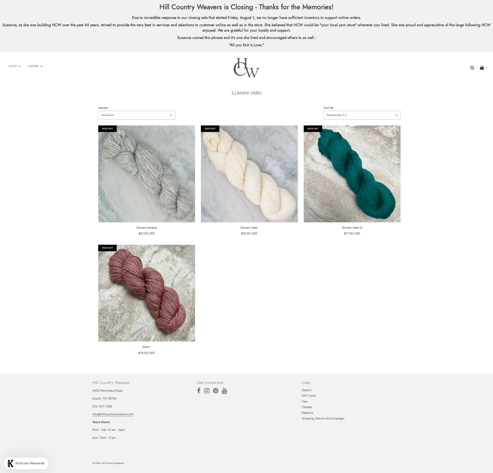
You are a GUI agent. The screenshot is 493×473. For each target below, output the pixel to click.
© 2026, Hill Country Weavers (108, 463)
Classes (307, 407)
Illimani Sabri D (352, 227)
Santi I (146, 347)
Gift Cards (309, 395)
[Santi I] (146, 293)
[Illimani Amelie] (146, 173)
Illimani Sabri (249, 227)
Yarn (305, 401)
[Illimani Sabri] (249, 173)
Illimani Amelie (147, 227)
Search (306, 390)
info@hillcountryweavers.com (113, 414)
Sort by (329, 108)
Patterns (307, 413)
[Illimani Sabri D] (352, 173)
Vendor (103, 108)
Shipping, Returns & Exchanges (323, 418)
